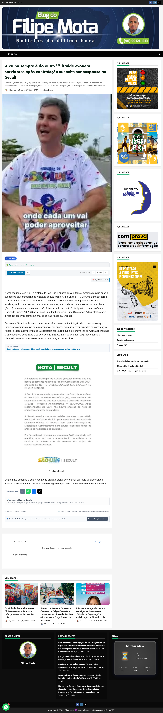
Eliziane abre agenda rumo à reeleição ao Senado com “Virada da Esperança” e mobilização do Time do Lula (90, 613)
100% (99, 272)
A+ (106, 273)
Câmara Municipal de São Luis (130, 366)
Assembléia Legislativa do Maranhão (133, 361)
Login (99, 542)
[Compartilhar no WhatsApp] (28, 491)
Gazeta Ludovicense (125, 340)
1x (28, 273)
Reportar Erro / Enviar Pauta (97, 519)
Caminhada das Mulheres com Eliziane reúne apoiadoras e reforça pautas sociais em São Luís (43, 349)
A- (93, 273)
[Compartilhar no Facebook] (34, 491)
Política (11, 258)
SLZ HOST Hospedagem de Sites (131, 370)
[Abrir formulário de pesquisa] (160, 54)
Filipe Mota (12, 90)
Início (14, 54)
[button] (3, 54)
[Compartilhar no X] (39, 491)
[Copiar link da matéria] (22, 491)
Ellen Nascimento (124, 335)
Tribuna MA (122, 345)
